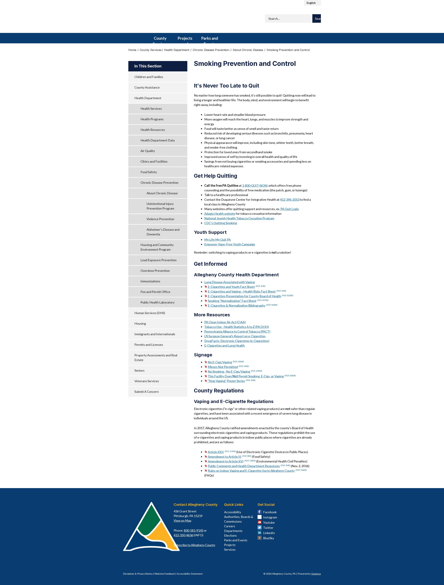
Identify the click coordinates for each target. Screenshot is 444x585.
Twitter (268, 528)
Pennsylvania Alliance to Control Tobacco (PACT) (237, 331)
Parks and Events (209, 39)
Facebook (270, 512)
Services (230, 549)
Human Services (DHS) (149, 313)
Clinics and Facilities (154, 161)
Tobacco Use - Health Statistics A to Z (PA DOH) (236, 327)
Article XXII (222, 452)
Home (132, 50)
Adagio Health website (219, 213)
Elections (230, 535)
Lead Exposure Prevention (158, 260)
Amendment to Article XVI (232, 461)
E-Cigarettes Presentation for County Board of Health (250, 296)
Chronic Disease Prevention (211, 50)
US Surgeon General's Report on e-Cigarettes (235, 336)
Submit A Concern (146, 391)
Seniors (139, 370)
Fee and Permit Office (155, 292)
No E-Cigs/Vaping (226, 362)
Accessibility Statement (190, 573)
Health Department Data (157, 140)
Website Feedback (165, 573)
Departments (233, 531)
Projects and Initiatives (185, 39)
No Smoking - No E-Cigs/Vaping (235, 371)
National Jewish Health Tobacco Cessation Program (239, 218)
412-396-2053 (289, 199)
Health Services (151, 108)
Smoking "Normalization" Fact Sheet (238, 301)
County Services (160, 39)
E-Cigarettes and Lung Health (224, 345)
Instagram (270, 517)
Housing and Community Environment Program (157, 247)
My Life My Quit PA (217, 239)
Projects (230, 545)
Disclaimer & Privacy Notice (138, 573)
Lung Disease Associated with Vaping (229, 282)
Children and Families (148, 77)
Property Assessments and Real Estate (155, 357)
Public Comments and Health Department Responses (249, 466)
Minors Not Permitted (228, 367)
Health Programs (152, 119)
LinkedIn (269, 533)
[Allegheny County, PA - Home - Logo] (166, 19)
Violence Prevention (160, 219)
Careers (229, 526)
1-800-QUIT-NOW (254, 185)
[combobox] (312, 3)
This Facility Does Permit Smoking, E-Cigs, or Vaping (252, 376)
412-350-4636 (183, 535)
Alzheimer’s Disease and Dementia (163, 232)
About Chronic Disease (248, 50)
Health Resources (152, 130)
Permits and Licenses (148, 344)
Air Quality (147, 151)
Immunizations (150, 281)
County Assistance (147, 87)
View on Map (182, 520)
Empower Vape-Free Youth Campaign (229, 244)
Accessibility (232, 512)
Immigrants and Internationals (154, 334)
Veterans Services (146, 381)
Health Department (177, 50)
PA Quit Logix (289, 209)
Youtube (269, 522)
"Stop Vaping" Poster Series (231, 381)
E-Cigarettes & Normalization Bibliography (243, 305)
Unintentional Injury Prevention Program (160, 206)
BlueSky (268, 538)
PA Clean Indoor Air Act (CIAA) (225, 322)
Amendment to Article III (229, 456)
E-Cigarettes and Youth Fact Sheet (236, 287)
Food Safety (148, 172)
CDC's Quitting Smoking (220, 223)
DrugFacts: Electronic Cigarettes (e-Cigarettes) (236, 341)
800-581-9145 (193, 530)
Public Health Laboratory (157, 302)
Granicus (316, 573)
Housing (140, 323)
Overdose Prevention (155, 270)
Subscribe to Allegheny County (194, 545)
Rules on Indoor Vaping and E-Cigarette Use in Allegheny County (257, 471)
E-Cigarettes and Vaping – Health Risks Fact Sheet (247, 291)
